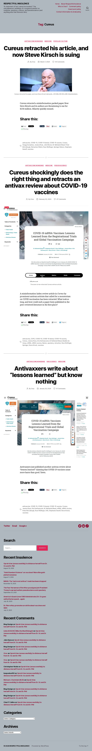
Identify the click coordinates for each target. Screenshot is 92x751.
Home (57, 4)
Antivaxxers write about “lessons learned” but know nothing (46, 375)
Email (14, 526)
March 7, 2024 (45, 62)
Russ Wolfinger (48, 147)
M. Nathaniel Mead (59, 145)
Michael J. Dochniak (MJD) (14, 680)
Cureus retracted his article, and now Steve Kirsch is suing (46, 51)
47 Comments (61, 199)
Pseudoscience (60, 165)
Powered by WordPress (40, 746)
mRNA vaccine (37, 343)
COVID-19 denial (43, 143)
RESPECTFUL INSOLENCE (16, 4)
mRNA (29, 343)
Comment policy (75, 6)
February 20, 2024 (45, 199)
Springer (25, 345)
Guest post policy (74, 9)
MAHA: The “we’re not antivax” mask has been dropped (25, 581)
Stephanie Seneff (55, 510)
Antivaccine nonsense (33, 41)
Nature (44, 343)
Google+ (23, 526)
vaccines (30, 149)
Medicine (48, 41)
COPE (33, 339)
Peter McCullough (28, 510)
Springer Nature (59, 147)
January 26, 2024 (45, 388)
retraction (57, 343)
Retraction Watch (36, 147)
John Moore (48, 145)
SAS (47, 510)
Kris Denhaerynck (43, 341)
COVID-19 (34, 143)
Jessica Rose (39, 145)
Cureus (64, 143)
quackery (51, 343)
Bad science (52, 361)
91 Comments (60, 388)
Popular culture (60, 41)
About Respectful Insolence (71, 4)
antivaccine (26, 143)
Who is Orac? (63, 6)
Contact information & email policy (68, 12)
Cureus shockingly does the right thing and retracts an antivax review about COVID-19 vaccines (46, 182)
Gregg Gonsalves (28, 145)
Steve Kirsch (33, 345)
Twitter (7, 526)
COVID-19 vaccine (56, 143)
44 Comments (59, 62)
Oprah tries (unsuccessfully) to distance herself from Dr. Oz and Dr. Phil (25, 633)
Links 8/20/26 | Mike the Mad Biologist (18, 631)
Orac (33, 62)
